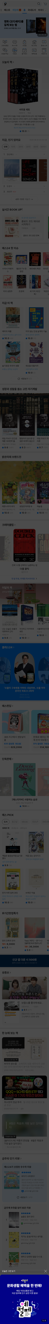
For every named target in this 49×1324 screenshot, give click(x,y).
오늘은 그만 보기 (8, 1271)
